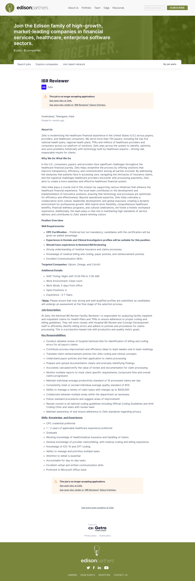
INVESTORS (104, 575)
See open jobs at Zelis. (60, 100)
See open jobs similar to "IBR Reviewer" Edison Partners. (77, 105)
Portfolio (86, 7)
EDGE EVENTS (88, 575)
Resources (118, 7)
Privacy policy (90, 535)
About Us (73, 7)
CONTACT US (120, 575)
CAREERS (72, 575)
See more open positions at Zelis (97, 507)
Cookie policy (105, 535)
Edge (107, 7)
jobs (24, 64)
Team (97, 7)
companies (47, 64)
